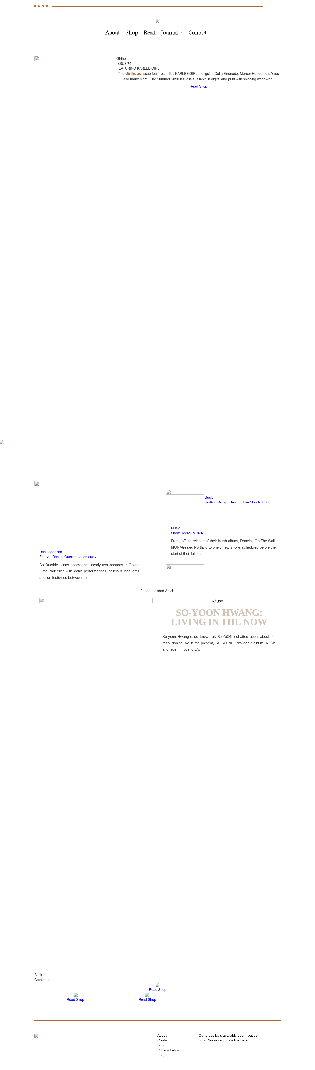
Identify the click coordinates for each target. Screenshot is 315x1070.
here (244, 1040)
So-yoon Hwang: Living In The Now (219, 617)
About (112, 33)
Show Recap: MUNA (187, 532)
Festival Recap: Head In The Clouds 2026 (236, 502)
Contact (198, 33)
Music (208, 497)
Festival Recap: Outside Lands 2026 (67, 556)
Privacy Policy (168, 1050)
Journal (169, 33)
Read (149, 33)
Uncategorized (50, 551)
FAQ (161, 1055)
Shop (132, 33)
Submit (163, 1045)
